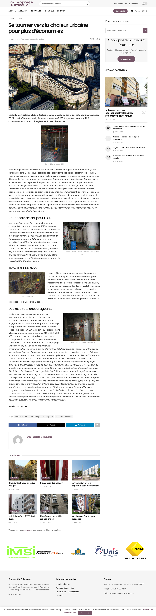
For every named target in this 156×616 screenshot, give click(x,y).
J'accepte (85, 613)
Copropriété (48, 417)
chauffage (35, 417)
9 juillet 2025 (46, 522)
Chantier (19, 18)
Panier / (141, 11)
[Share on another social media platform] (97, 425)
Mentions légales (63, 584)
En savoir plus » (15, 594)
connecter (27, 530)
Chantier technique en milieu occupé (22, 484)
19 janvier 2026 (78, 489)
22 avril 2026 (46, 486)
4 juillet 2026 (15, 489)
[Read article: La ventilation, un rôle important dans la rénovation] (86, 470)
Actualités (24, 11)
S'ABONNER (120, 11)
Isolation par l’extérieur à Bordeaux (83, 517)
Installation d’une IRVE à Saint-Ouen (22, 517)
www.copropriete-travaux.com (122, 593)
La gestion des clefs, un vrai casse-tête (129, 147)
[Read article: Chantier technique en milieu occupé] (23, 470)
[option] (21, 552)
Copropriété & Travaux (39, 436)
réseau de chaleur (64, 417)
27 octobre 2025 (16, 522)
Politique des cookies (65, 588)
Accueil (12, 11)
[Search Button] (87, 3)
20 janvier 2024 (15, 39)
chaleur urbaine (21, 417)
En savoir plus (126, 59)
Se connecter (121, 3)
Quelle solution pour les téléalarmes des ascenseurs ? (129, 127)
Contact (61, 11)
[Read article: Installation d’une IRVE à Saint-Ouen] (23, 504)
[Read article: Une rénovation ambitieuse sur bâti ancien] (54, 504)
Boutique (49, 11)
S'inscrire (134, 3)
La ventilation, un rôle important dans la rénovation (85, 484)
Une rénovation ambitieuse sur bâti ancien (52, 517)
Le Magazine (37, 11)
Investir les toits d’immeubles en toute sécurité (128, 156)
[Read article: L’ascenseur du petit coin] (54, 470)
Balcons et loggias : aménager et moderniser (126, 138)
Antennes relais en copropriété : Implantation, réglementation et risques (119, 113)
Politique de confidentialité (67, 592)
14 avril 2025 (78, 522)
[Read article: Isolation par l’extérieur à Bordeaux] (86, 504)
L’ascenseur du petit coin (51, 483)
